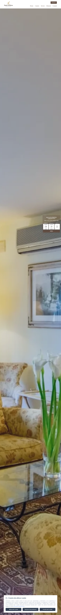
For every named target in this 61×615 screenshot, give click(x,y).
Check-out (51, 223)
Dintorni (48, 6)
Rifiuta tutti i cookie (13, 609)
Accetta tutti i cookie (47, 609)
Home (31, 6)
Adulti (57, 223)
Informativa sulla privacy (18, 606)
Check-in (46, 223)
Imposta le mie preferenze (30, 609)
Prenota (54, 2)
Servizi (43, 6)
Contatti (55, 6)
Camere (37, 6)
